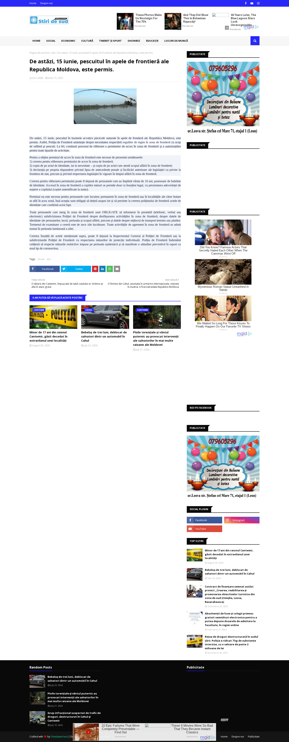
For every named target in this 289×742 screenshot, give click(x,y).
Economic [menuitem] (68, 40)
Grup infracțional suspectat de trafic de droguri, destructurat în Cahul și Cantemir (74, 716)
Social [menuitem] (50, 40)
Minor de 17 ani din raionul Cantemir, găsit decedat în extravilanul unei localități (48, 336)
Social (41, 259)
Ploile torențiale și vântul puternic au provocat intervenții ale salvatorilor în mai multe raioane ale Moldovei (156, 338)
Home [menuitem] (36, 40)
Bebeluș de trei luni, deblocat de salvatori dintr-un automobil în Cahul (104, 336)
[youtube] (251, 3)
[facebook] (246, 3)
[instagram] (258, 3)
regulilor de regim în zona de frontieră (146, 142)
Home (32, 3)
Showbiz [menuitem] (134, 40)
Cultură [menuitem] (87, 40)
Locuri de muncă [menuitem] (176, 40)
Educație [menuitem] (152, 40)
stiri (54, 52)
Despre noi (46, 3)
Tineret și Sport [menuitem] (110, 40)
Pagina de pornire (39, 52)
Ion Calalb (37, 78)
